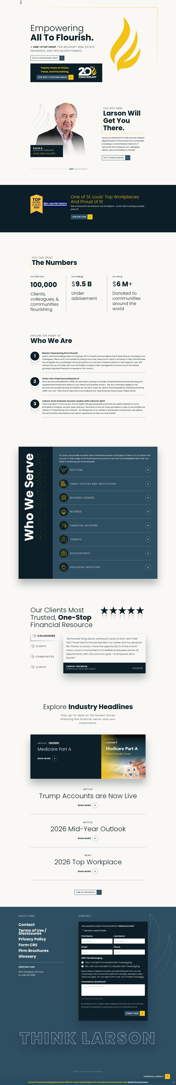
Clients (41, 646)
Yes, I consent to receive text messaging (108, 962)
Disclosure (138, 668)
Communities (45, 656)
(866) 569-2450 (27, 967)
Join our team (79, 217)
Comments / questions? (94, 981)
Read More (44, 758)
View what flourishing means (52, 77)
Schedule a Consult (154, 1076)
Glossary (27, 956)
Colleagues (46, 635)
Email (84, 947)
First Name (87, 936)
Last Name (120, 936)
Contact (27, 924)
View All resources (85, 892)
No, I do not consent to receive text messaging (112, 966)
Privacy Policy (32, 939)
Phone (117, 947)
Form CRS (28, 945)
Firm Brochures (34, 950)
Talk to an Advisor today (45, 58)
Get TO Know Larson (113, 158)
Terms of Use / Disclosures (32, 932)
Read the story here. (138, 1082)
